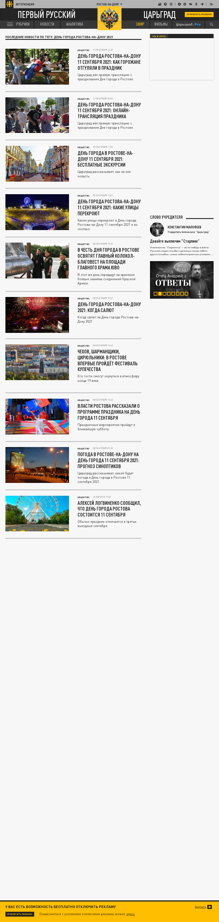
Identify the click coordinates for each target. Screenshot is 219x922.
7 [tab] (184, 294)
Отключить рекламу (199, 14)
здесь (130, 914)
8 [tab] (188, 294)
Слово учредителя (166, 217)
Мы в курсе (159, 36)
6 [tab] (180, 294)
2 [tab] (162, 294)
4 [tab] (171, 294)
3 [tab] (166, 294)
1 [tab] (157, 294)
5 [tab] (175, 294)
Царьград (159, 14)
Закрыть (200, 906)
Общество (83, 50)
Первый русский (47, 14)
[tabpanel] (182, 280)
